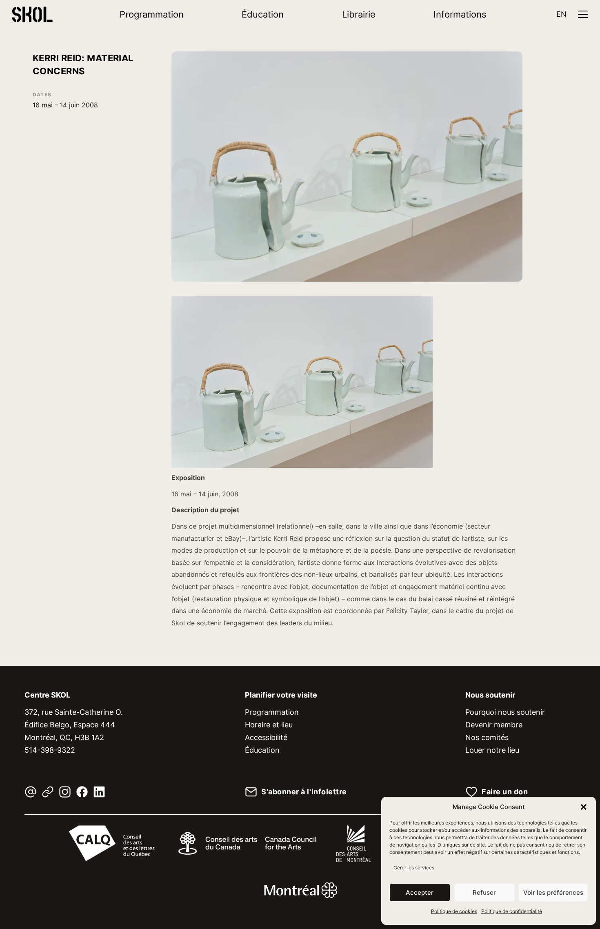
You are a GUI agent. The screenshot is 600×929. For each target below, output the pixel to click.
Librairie (359, 14)
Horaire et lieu (269, 724)
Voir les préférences (553, 892)
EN (561, 14)
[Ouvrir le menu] (583, 14)
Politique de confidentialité (511, 911)
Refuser (484, 892)
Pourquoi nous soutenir (505, 712)
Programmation (152, 14)
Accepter (419, 892)
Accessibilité (266, 737)
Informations (460, 14)
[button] (584, 807)
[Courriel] (30, 792)
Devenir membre (493, 724)
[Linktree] (48, 792)
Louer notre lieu (492, 750)
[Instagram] (65, 792)
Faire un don (505, 792)
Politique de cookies (454, 911)
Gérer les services (413, 868)
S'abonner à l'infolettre (304, 792)
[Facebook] (82, 792)
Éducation (263, 14)
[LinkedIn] (99, 792)
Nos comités (487, 737)
